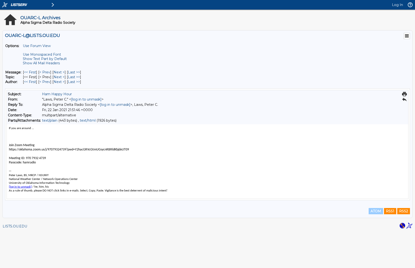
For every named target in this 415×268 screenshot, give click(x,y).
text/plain (49, 120)
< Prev (44, 72)
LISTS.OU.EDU (15, 226)
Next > (59, 72)
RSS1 (390, 211)
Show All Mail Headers (41, 63)
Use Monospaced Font (42, 54)
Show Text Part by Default (45, 59)
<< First (30, 72)
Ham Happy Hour (57, 94)
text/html (88, 120)
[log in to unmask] (86, 99)
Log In (397, 5)
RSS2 (403, 211)
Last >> (74, 72)
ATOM (376, 211)
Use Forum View (37, 46)
